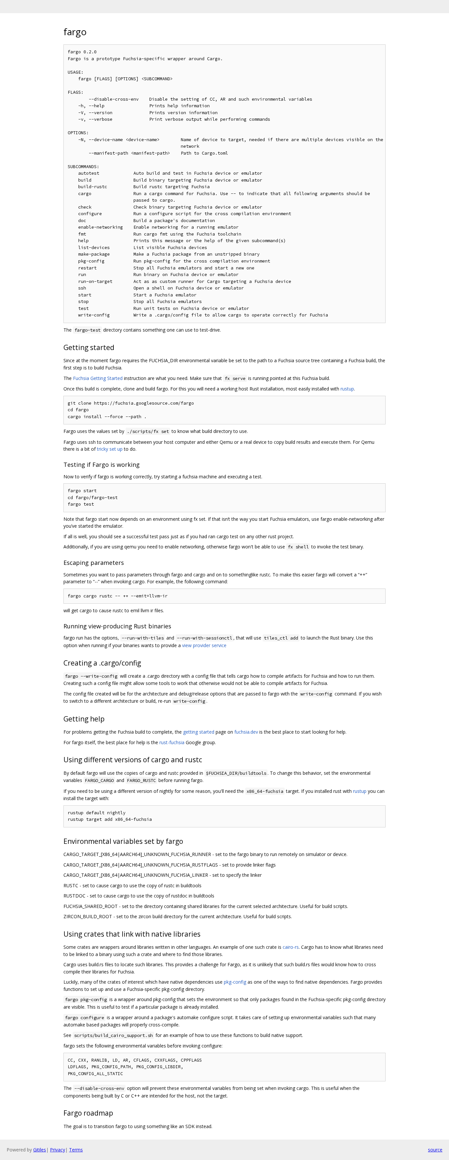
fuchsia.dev (246, 732)
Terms (76, 1150)
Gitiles (39, 1150)
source (435, 1150)
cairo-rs (291, 947)
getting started (198, 732)
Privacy (57, 1150)
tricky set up (110, 449)
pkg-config (235, 982)
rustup (347, 389)
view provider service (204, 645)
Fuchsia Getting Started (98, 378)
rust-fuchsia (171, 742)
